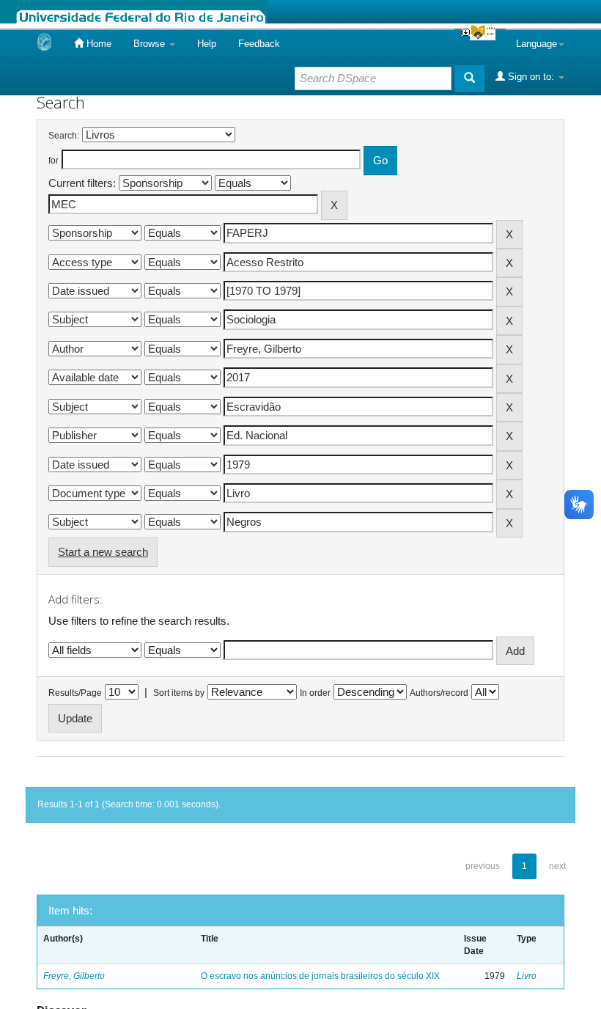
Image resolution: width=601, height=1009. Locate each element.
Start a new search (103, 552)
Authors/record (439, 693)
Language (536, 43)
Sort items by (178, 693)
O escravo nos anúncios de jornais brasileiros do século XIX (320, 976)
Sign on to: (531, 76)
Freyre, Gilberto (74, 976)
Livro (527, 976)
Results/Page (75, 693)
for (53, 160)
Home (97, 43)
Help (206, 43)
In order (315, 693)
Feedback (259, 43)
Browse (150, 43)
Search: (63, 136)
